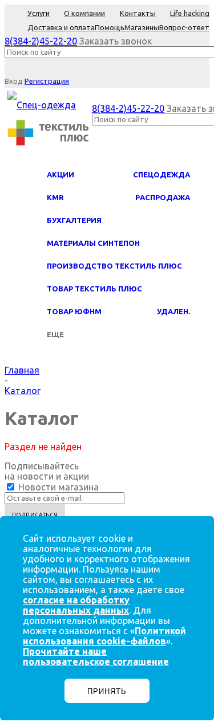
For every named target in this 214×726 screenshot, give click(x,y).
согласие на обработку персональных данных (76, 605)
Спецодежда (161, 175)
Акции (60, 175)
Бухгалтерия (74, 220)
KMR (55, 197)
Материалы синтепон (93, 243)
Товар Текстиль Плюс (94, 289)
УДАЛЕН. (173, 311)
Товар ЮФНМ (74, 311)
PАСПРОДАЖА (162, 197)
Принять (107, 691)
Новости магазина (57, 487)
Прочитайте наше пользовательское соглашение (96, 656)
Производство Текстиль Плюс (114, 266)
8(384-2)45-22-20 (41, 41)
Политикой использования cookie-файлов (104, 636)
